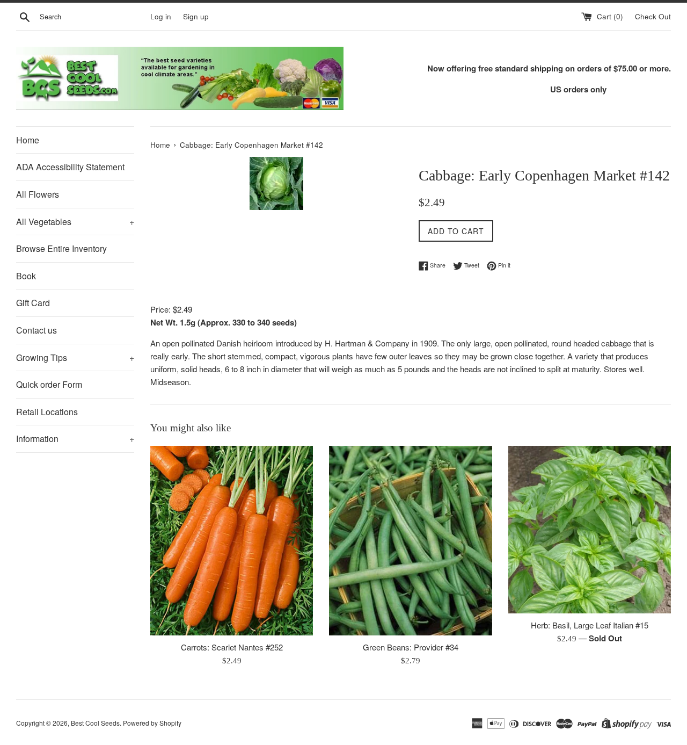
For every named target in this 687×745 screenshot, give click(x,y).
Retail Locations (47, 412)
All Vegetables (75, 221)
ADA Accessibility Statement (70, 167)
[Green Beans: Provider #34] (410, 540)
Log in (160, 16)
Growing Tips (75, 357)
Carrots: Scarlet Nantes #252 (232, 647)
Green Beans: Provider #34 (410, 647)
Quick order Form (49, 384)
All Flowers (37, 194)
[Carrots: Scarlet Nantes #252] (231, 540)
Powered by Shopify (152, 722)
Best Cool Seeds (95, 722)
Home (27, 140)
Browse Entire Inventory (61, 248)
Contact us (36, 330)
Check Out (653, 16)
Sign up (196, 16)
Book (26, 276)
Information (75, 438)
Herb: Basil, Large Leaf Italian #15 (589, 625)
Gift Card (33, 302)
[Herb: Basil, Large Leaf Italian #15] (589, 529)
